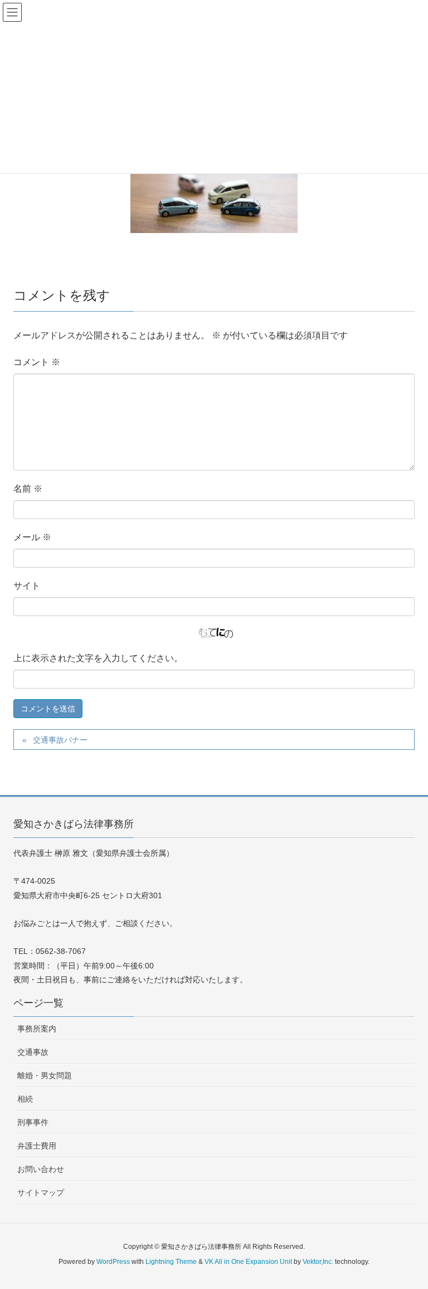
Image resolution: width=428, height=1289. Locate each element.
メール (32, 537)
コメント (36, 362)
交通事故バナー (60, 739)
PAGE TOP (406, 1240)
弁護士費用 (36, 1145)
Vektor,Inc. (318, 1262)
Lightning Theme (171, 1262)
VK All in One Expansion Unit (248, 1262)
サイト (26, 585)
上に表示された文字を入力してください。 (98, 658)
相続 (25, 1098)
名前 (27, 488)
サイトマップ (40, 1192)
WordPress (113, 1262)
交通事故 (32, 1052)
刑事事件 (32, 1122)
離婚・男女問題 (44, 1075)
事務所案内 (36, 1028)
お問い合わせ (40, 1169)
